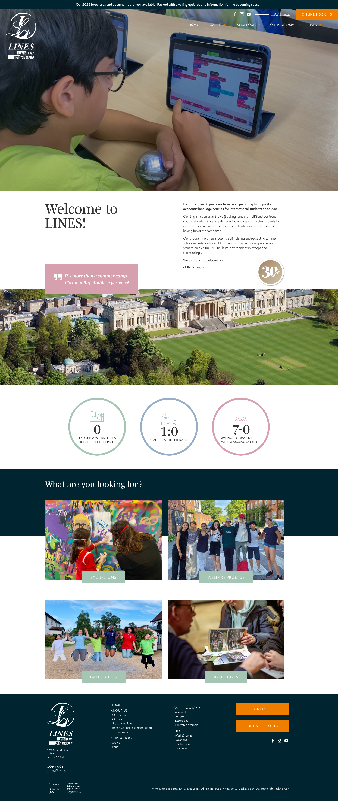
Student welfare (122, 723)
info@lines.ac (280, 14)
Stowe (116, 743)
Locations (181, 740)
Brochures (181, 748)
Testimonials (120, 732)
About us (214, 25)
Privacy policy (230, 788)
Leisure (179, 716)
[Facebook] (235, 14)
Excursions (181, 721)
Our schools (245, 25)
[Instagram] (242, 14)
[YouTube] (248, 14)
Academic (181, 712)
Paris (115, 747)
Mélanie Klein (281, 788)
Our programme (283, 25)
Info (313, 25)
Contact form (183, 744)
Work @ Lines (183, 735)
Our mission (119, 715)
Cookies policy (246, 788)
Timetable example (186, 725)
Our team (118, 719)
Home (193, 25)
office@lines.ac (56, 770)
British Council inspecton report (132, 728)
